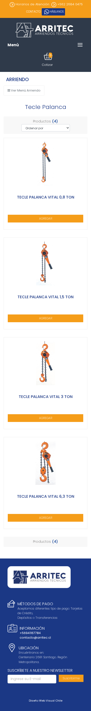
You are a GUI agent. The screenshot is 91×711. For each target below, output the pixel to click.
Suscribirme (71, 678)
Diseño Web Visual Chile (45, 701)
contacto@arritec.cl (35, 637)
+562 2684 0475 (69, 4)
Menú (13, 45)
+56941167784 (30, 633)
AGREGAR (45, 218)
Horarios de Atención (32, 4)
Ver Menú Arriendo (25, 90)
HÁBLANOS (56, 12)
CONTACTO (33, 12)
